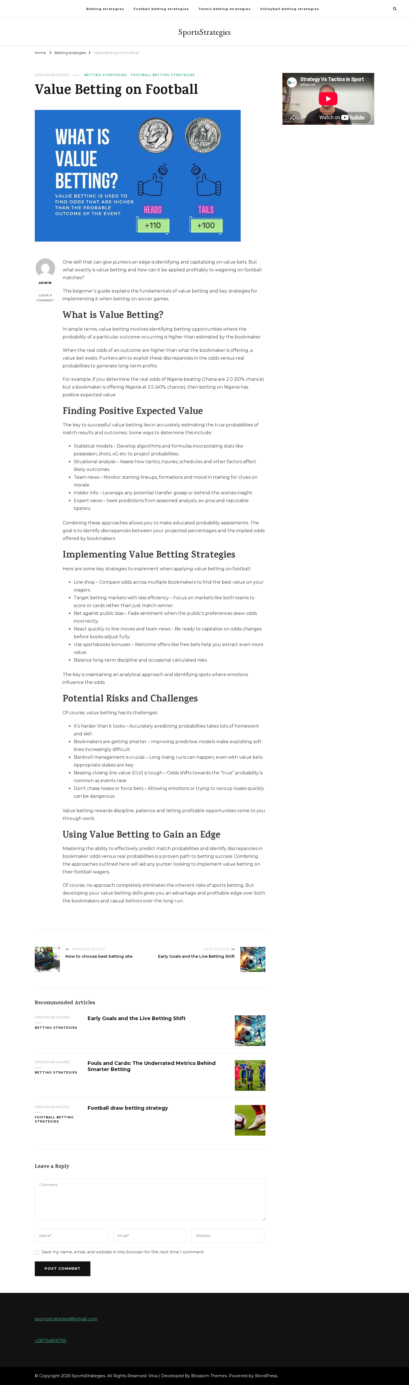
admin (45, 283)
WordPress (266, 1375)
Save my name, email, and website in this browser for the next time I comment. (123, 1251)
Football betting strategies (161, 9)
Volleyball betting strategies (289, 9)
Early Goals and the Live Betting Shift (137, 1018)
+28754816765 (50, 1340)
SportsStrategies (204, 31)
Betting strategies (105, 9)
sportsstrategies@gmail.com (66, 1319)
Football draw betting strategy (128, 1108)
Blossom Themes (209, 1375)
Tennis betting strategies (224, 9)
